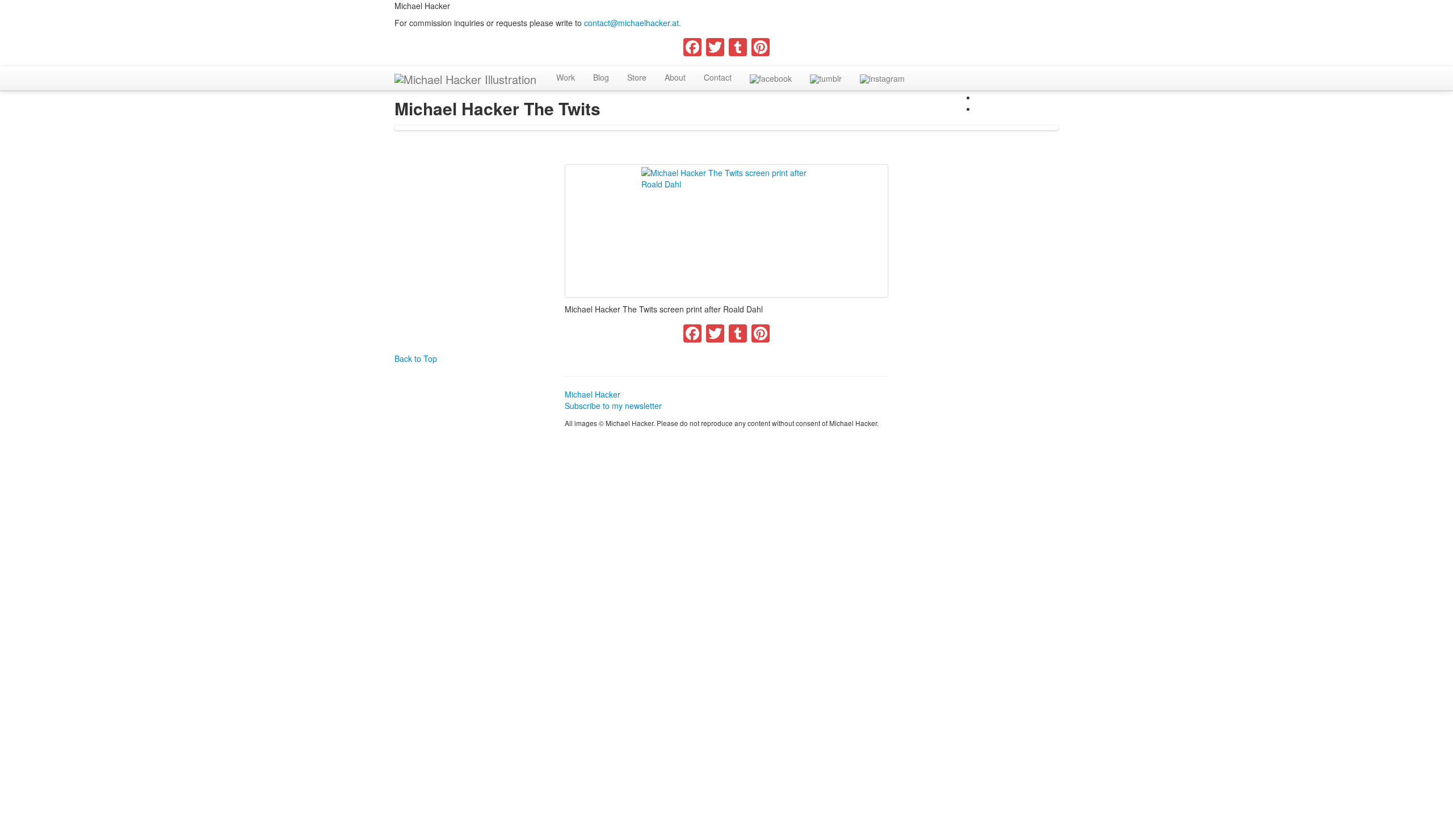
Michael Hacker (592, 394)
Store (636, 77)
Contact (718, 77)
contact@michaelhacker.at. (632, 22)
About (675, 77)
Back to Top (415, 358)
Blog (601, 77)
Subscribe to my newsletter (613, 405)
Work (565, 77)
